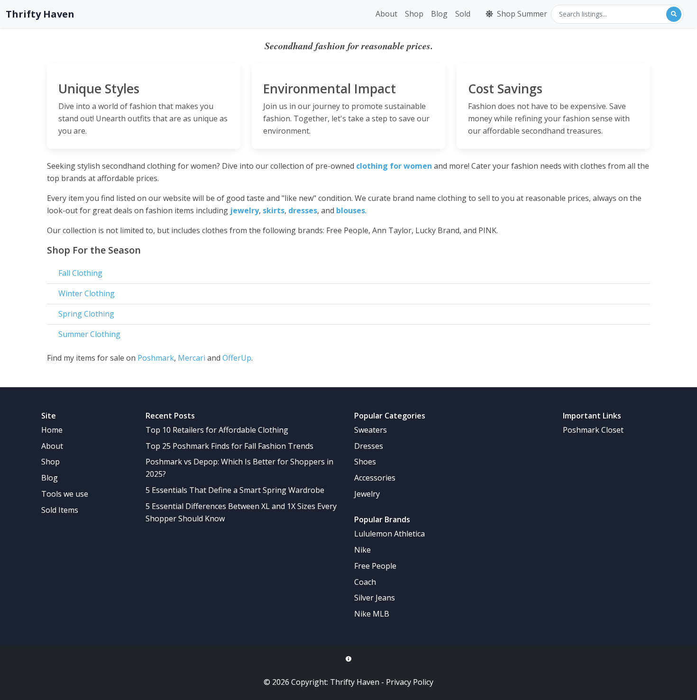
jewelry (244, 210)
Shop (414, 14)
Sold (462, 14)
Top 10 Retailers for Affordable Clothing (217, 430)
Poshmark (156, 358)
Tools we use (64, 494)
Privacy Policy (409, 682)
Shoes (365, 461)
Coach (365, 582)
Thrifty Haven (40, 14)
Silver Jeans (374, 597)
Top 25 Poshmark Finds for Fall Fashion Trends (229, 446)
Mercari (191, 358)
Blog (439, 14)
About (386, 14)
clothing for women (394, 166)
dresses (302, 210)
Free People (375, 566)
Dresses (368, 446)
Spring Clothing (86, 314)
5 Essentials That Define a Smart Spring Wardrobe (235, 490)
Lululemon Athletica (389, 533)
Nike (362, 550)
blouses (350, 210)
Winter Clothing (86, 293)
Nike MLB (371, 614)
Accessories (374, 478)
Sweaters (370, 430)
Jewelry (367, 494)
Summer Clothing (89, 334)
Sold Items (59, 510)
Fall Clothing (80, 273)
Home (52, 430)
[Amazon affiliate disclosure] (348, 659)
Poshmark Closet (593, 430)
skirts (273, 210)
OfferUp (236, 358)
